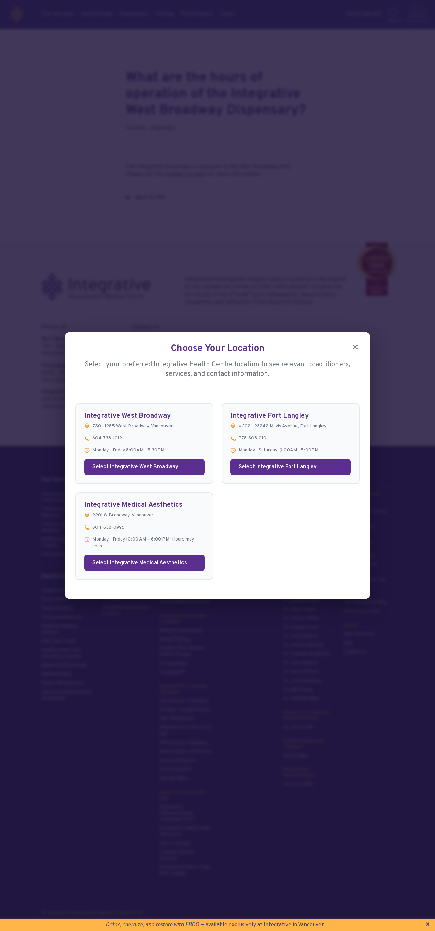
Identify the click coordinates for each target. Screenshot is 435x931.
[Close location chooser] (355, 347)
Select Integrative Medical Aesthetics (139, 563)
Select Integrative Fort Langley (278, 467)
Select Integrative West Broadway (135, 467)
